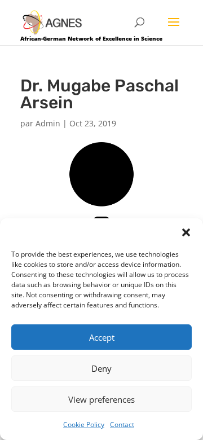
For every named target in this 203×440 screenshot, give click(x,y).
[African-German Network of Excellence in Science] (52, 21)
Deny (101, 368)
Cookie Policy (83, 424)
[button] (186, 232)
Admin (48, 123)
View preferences (101, 399)
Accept (101, 337)
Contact (122, 424)
